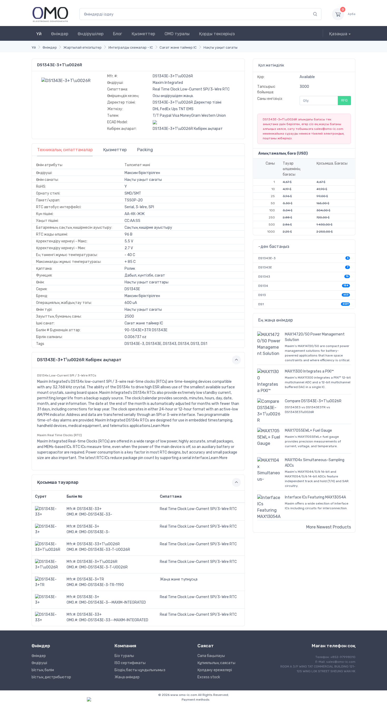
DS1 (261, 304)
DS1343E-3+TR (90, 579)
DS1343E (265, 267)
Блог (117, 33)
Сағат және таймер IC (178, 47)
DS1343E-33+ (89, 509)
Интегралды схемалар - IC (130, 47)
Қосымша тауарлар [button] (57, 482)
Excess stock (208, 677)
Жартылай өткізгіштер (82, 47)
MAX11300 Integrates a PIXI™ (309, 371)
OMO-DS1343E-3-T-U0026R (103, 567)
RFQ (344, 100)
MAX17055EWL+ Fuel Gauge (308, 430)
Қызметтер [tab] (115, 149)
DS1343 (264, 276)
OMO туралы (177, 33)
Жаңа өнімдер (127, 677)
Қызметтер (143, 33)
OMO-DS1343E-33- (95, 514)
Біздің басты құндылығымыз (140, 670)
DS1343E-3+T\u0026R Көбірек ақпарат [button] (79, 359)
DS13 (262, 295)
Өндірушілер (90, 33)
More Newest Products (328, 526)
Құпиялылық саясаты (216, 663)
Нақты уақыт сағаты (220, 47)
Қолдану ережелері (214, 670)
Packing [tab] (145, 149)
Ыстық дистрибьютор (51, 677)
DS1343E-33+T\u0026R (98, 544)
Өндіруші (39, 663)
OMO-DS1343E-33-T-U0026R (104, 549)
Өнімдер (59, 33)
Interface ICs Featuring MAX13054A (315, 497)
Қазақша (338, 33)
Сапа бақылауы (211, 656)
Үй (39, 33)
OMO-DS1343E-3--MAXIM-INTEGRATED (112, 602)
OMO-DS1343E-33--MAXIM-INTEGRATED (113, 620)
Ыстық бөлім (43, 670)
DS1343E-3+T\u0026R (97, 561)
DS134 (263, 286)
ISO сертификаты (130, 663)
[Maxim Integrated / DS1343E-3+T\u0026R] (66, 80)
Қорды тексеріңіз (217, 33)
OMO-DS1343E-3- (94, 532)
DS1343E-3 (267, 258)
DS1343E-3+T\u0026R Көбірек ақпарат (188, 128)
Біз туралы (124, 656)
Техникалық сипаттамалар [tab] (65, 149)
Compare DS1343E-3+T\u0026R (313, 401)
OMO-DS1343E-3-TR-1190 (101, 585)
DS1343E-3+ (88, 526)
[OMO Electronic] (50, 14)
